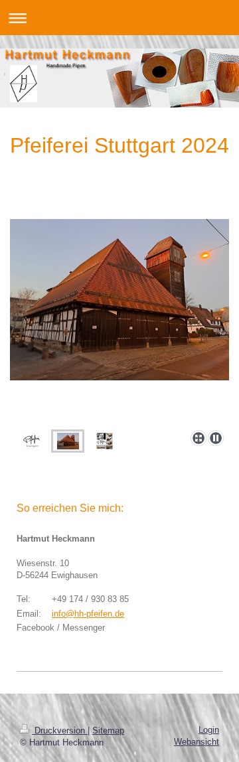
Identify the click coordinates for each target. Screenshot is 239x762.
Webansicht (196, 742)
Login (209, 730)
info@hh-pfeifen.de (88, 614)
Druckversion (60, 730)
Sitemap (108, 730)
